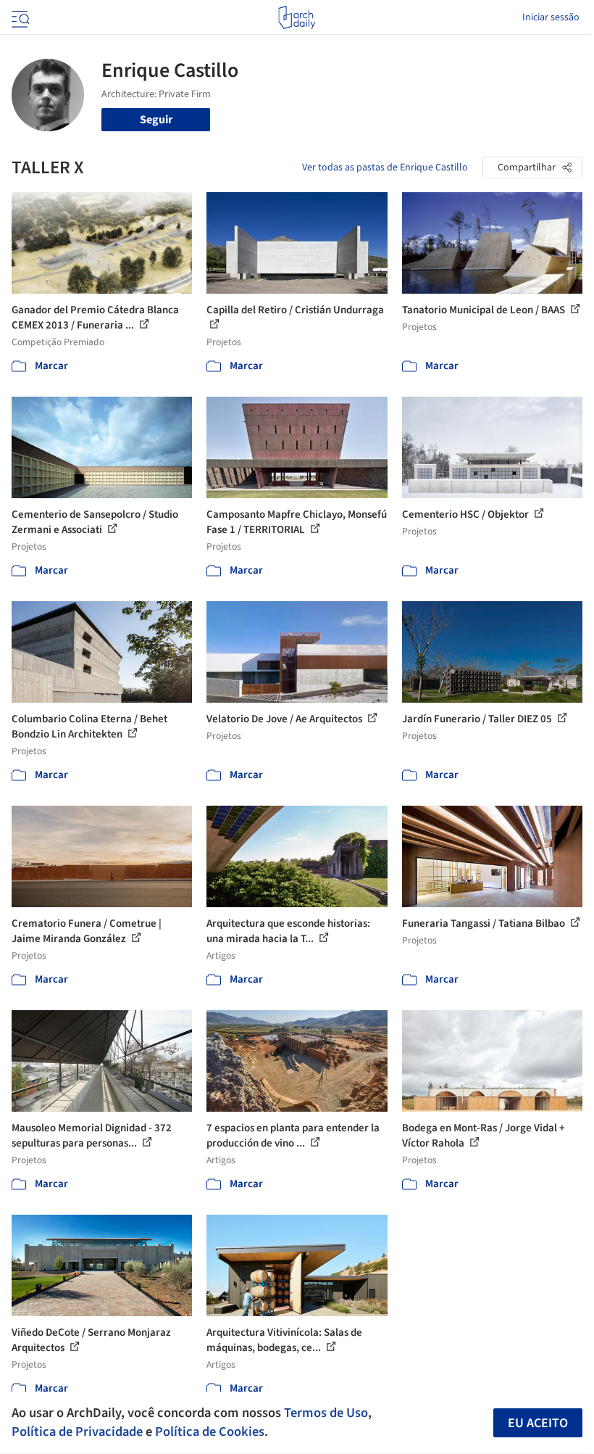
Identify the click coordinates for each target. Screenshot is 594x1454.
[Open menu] (19, 17)
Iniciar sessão (551, 17)
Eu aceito (538, 1423)
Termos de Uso (326, 1412)
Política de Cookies (209, 1431)
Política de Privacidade (77, 1431)
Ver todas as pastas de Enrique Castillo (385, 167)
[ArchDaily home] (296, 17)
